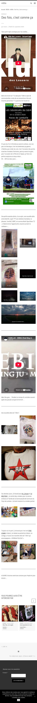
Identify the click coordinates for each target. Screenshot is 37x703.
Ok (18, 700)
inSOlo (11, 9)
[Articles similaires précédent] (29, 601)
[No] (35, 696)
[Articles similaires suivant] (34, 601)
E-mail (5, 672)
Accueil (3, 9)
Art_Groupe (25, 494)
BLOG (7, 9)
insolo (5, 26)
